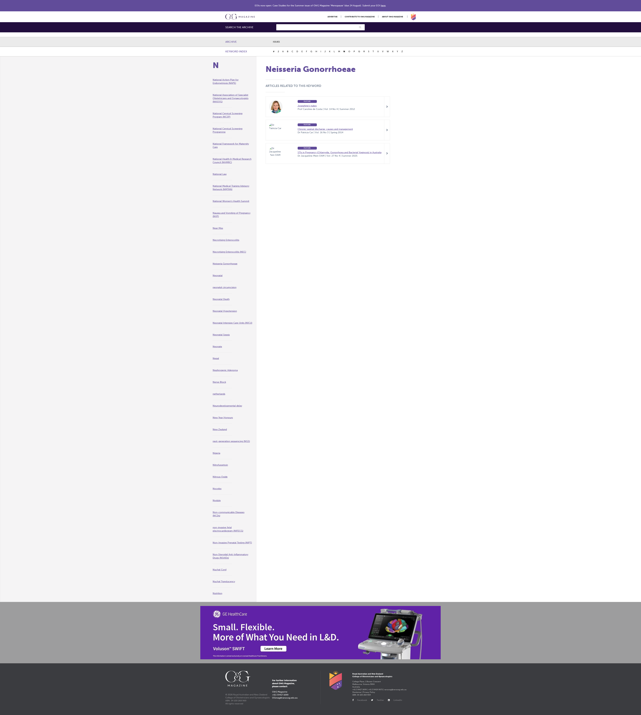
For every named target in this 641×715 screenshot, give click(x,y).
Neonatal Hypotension (225, 311)
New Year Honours (223, 417)
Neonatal (218, 275)
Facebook (362, 700)
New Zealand (220, 429)
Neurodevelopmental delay (227, 405)
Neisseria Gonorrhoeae (225, 263)
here (383, 5)
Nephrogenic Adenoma (225, 370)
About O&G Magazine (392, 17)
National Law (220, 174)
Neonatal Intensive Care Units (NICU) (232, 322)
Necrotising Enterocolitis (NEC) (229, 251)
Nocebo (217, 488)
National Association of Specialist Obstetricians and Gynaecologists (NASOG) (230, 98)
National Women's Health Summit (231, 201)
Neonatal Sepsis (221, 334)
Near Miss (218, 228)
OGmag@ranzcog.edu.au (285, 697)
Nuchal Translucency (224, 581)
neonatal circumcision (224, 287)
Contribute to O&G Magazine (360, 17)
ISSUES (276, 42)
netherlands (219, 394)
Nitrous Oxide (220, 476)
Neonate (217, 346)
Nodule (217, 500)
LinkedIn (397, 700)
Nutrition (217, 593)
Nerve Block (219, 382)
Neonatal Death (221, 299)
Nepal (216, 358)
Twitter (380, 700)
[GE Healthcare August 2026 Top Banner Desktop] (320, 632)
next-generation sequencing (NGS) (231, 441)
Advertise (332, 17)
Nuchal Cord (219, 569)
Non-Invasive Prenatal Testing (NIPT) (232, 542)
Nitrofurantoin (220, 465)
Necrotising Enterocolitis (226, 240)
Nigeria (216, 453)
